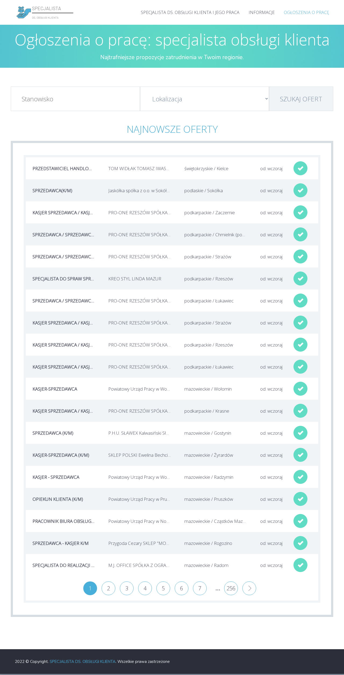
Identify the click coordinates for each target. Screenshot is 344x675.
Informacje (262, 12)
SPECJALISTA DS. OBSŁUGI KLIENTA (83, 661)
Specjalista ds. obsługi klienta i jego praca (190, 12)
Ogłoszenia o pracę (306, 12)
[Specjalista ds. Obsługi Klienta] (45, 5)
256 (231, 588)
